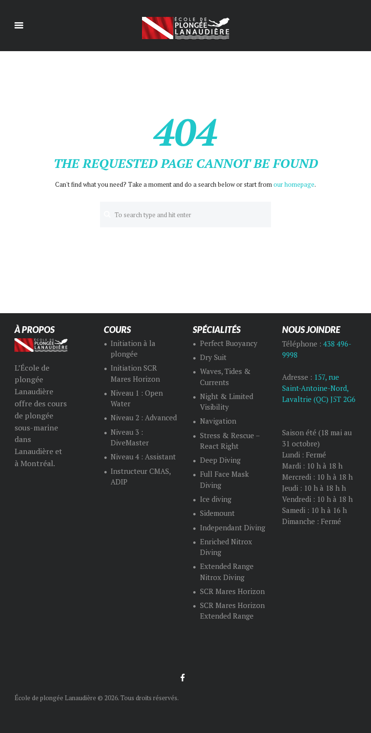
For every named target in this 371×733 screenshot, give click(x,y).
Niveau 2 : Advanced (144, 417)
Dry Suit (213, 357)
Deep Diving (220, 460)
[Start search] (107, 214)
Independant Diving (232, 527)
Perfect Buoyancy (228, 343)
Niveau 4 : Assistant (143, 456)
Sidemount (217, 513)
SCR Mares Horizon (232, 591)
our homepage (293, 184)
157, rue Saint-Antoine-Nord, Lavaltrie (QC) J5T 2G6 (319, 388)
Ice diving (215, 499)
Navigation (218, 421)
